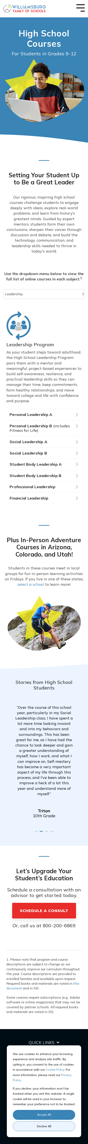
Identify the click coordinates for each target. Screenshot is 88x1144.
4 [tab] (52, 833)
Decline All (44, 1126)
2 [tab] (42, 833)
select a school (31, 584)
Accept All (44, 1115)
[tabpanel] (44, 758)
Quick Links (41, 1042)
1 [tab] (36, 833)
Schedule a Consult (44, 910)
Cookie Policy (55, 1070)
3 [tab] (47, 833)
